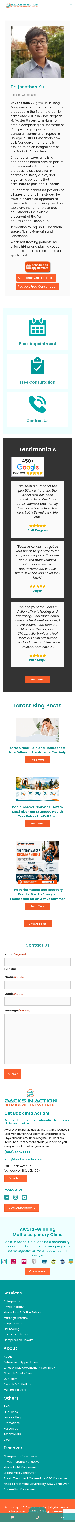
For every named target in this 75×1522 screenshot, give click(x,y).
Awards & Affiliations (18, 1384)
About (8, 1357)
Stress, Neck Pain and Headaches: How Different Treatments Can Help (37, 750)
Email (14, 994)
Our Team (10, 1379)
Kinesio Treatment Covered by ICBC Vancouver (36, 1484)
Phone (15, 977)
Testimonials (12, 1434)
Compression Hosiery (18, 1340)
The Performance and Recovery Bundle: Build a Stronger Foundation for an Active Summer (37, 894)
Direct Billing (12, 1417)
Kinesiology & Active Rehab (22, 1312)
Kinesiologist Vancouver (20, 1467)
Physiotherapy (14, 1307)
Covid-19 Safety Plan (18, 1373)
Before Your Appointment (21, 1362)
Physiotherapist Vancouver (22, 1462)
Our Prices (11, 1412)
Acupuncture (13, 1323)
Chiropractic (12, 1301)
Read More (37, 679)
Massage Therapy (16, 1318)
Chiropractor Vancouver (21, 1456)
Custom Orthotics (16, 1335)
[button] (15, 1178)
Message (17, 1011)
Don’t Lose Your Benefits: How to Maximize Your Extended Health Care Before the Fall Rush (37, 811)
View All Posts (37, 923)
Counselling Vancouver (19, 1489)
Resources (11, 1429)
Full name (10, 969)
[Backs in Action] (21, 5)
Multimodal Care (15, 1390)
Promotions (12, 1423)
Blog (7, 1440)
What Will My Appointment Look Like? (29, 1368)
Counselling (11, 1329)
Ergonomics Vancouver (20, 1473)
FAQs (7, 1406)
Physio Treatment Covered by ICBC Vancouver (36, 1478)
